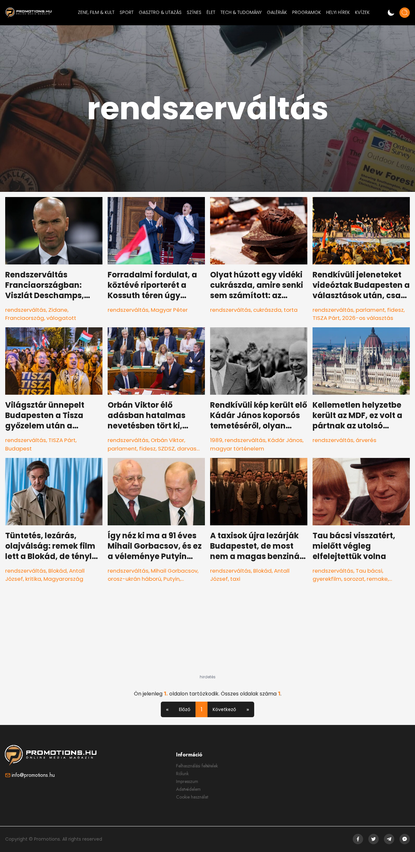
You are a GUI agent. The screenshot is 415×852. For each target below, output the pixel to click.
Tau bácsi (369, 571)
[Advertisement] (207, 633)
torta (291, 310)
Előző (184, 709)
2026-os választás (367, 318)
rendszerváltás (25, 310)
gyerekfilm (327, 579)
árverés (366, 440)
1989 (216, 440)
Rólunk (182, 773)
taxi (235, 579)
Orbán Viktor (167, 440)
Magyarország (63, 579)
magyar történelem (237, 448)
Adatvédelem (188, 789)
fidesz (395, 310)
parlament (370, 310)
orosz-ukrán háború (134, 579)
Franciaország (24, 318)
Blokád (57, 571)
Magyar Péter (169, 310)
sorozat (354, 579)
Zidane (57, 310)
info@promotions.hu (33, 775)
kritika (33, 579)
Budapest (18, 448)
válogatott (61, 318)
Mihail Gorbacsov (174, 571)
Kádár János (285, 440)
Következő (224, 709)
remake (377, 579)
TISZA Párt (326, 318)
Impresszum (187, 781)
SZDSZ (166, 448)
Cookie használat (192, 797)
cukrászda (267, 310)
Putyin (171, 579)
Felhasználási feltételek (197, 766)
